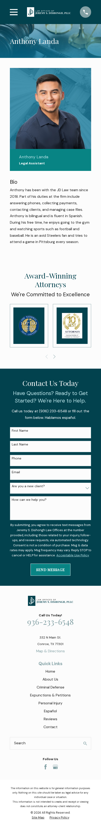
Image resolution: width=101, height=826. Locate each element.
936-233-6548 (50, 621)
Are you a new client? (28, 486)
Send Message (50, 569)
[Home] (49, 12)
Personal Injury (50, 703)
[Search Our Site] (85, 743)
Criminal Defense (50, 687)
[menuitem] (38, 817)
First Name (20, 431)
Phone (16, 458)
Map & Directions (50, 651)
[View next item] (54, 357)
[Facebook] (45, 767)
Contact (50, 727)
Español (50, 711)
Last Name (20, 444)
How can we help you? (29, 500)
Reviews (50, 719)
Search (20, 743)
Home (50, 671)
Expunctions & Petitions (50, 695)
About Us (50, 679)
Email (16, 472)
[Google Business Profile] (55, 767)
